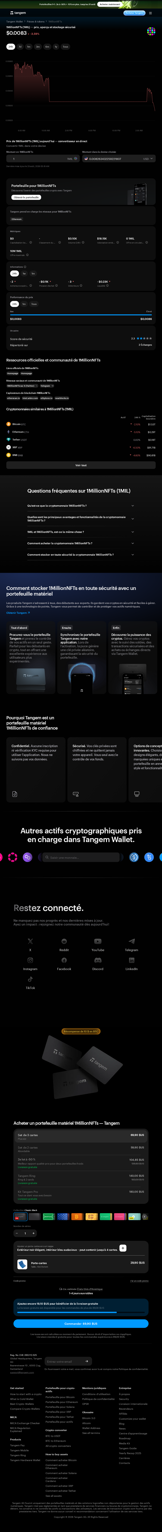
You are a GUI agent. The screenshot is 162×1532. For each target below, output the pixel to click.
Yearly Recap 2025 (130, 1452)
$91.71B (151, 447)
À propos (124, 1393)
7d (20, 46)
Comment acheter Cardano (57, 1479)
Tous (65, 46)
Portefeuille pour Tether (60, 1416)
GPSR (85, 1403)
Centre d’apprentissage (133, 1433)
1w (24, 273)
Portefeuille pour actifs (59, 1421)
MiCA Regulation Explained (20, 1429)
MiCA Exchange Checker (25, 1422)
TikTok (30, 987)
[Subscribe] (87, 1361)
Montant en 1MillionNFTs (19, 151)
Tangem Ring (18, 1454)
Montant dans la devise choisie (99, 151)
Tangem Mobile (19, 1449)
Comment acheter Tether (61, 1490)
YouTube (98, 949)
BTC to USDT (53, 1435)
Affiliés (123, 1413)
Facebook (64, 968)
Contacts (124, 1462)
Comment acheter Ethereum (57, 1466)
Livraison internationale (133, 1403)
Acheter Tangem (134, 13)
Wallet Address (91, 1427)
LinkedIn (132, 968)
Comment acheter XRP (59, 1485)
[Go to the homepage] (18, 13)
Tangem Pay (17, 1444)
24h (11, 46)
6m (47, 46)
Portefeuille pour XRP (58, 1411)
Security (124, 1398)
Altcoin (86, 1422)
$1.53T (152, 424)
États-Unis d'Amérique (90, 1289)
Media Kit (124, 1442)
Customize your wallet (132, 1418)
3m (38, 46)
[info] (30, 242)
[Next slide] (144, 1216)
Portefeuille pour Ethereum (62, 1401)
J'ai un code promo (139, 1281)
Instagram (30, 968)
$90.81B (151, 455)
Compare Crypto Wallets (25, 1408)
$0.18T (152, 439)
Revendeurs (126, 1408)
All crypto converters (58, 1445)
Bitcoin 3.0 (88, 1417)
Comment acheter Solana (61, 1472)
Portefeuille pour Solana (60, 1406)
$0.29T (152, 432)
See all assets (54, 1495)
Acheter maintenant (110, 4)
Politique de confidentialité (133, 1369)
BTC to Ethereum (56, 1440)
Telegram (131, 949)
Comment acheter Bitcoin (61, 1459)
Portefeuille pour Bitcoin (60, 1396)
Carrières (124, 1457)
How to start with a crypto (26, 1393)
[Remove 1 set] (16, 1233)
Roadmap (125, 1437)
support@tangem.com (22, 1372)
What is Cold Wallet (22, 1398)
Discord (97, 968)
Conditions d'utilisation (96, 1393)
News (122, 1428)
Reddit (64, 949)
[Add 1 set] (33, 1233)
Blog (121, 1423)
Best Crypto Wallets (22, 1403)
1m (28, 46)
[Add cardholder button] (122, 1248)
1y (56, 46)
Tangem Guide (128, 1447)
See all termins (91, 1432)
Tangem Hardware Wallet (25, 1459)
